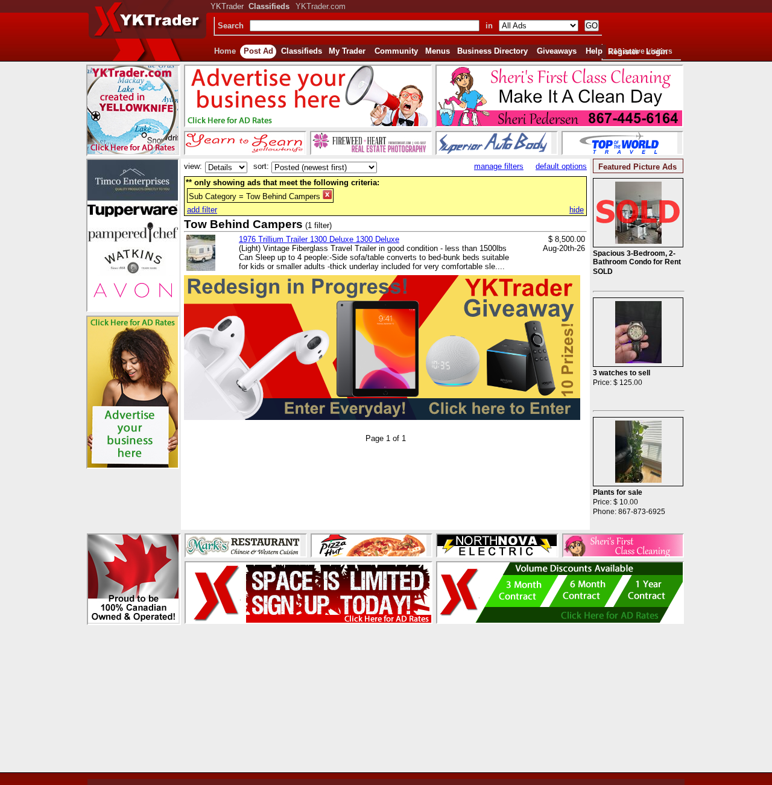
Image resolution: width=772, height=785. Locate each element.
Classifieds (301, 51)
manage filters (499, 166)
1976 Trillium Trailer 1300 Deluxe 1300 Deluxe (319, 239)
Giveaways (557, 51)
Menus (437, 51)
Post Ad (258, 51)
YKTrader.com (321, 6)
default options (561, 166)
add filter (202, 209)
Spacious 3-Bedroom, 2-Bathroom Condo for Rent (637, 257)
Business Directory (492, 51)
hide (576, 209)
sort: (261, 166)
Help (594, 51)
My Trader (347, 51)
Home (225, 51)
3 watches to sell (621, 373)
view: (193, 166)
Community (396, 51)
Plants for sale (617, 492)
